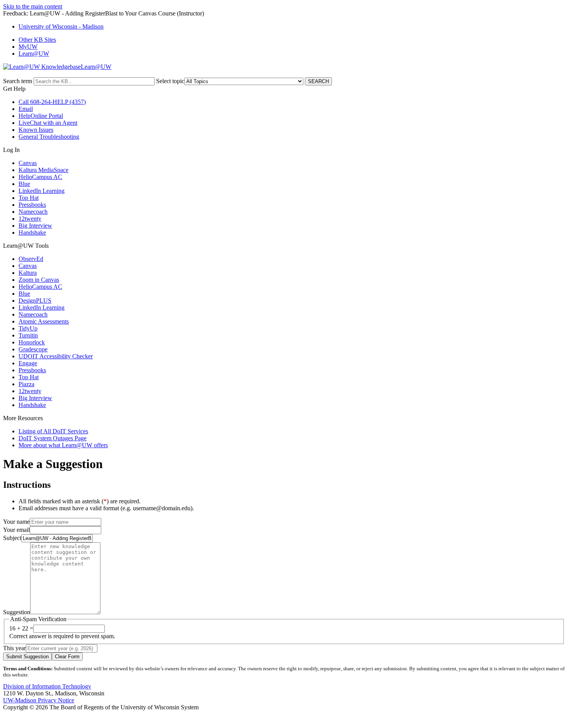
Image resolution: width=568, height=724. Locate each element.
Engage (28, 363)
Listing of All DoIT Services (53, 431)
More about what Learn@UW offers (63, 445)
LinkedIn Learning (42, 190)
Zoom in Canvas (39, 279)
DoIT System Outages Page (53, 438)
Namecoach (33, 211)
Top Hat (29, 197)
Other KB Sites (37, 39)
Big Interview (35, 225)
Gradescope (33, 349)
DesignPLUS (35, 300)
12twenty (30, 218)
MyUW (28, 46)
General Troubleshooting (49, 136)
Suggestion (16, 612)
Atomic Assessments (44, 321)
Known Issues (36, 129)
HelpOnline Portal (41, 115)
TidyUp (28, 328)
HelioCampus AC (40, 177)
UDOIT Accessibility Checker (56, 356)
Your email (16, 529)
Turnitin (28, 335)
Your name (16, 521)
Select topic (170, 81)
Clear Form (67, 656)
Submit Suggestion (27, 656)
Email (26, 109)
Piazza (26, 384)
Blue (24, 184)
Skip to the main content (32, 6)
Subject (12, 538)
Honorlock (32, 342)
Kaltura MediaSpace (43, 170)
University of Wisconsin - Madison (61, 26)
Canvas (28, 163)
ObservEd (31, 259)
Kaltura (28, 272)
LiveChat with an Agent (48, 122)
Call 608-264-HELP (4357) (52, 102)
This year (14, 648)
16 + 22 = (21, 628)
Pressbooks (32, 204)
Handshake (32, 232)
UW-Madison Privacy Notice (38, 700)
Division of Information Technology (47, 686)
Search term (17, 81)
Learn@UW (34, 53)
